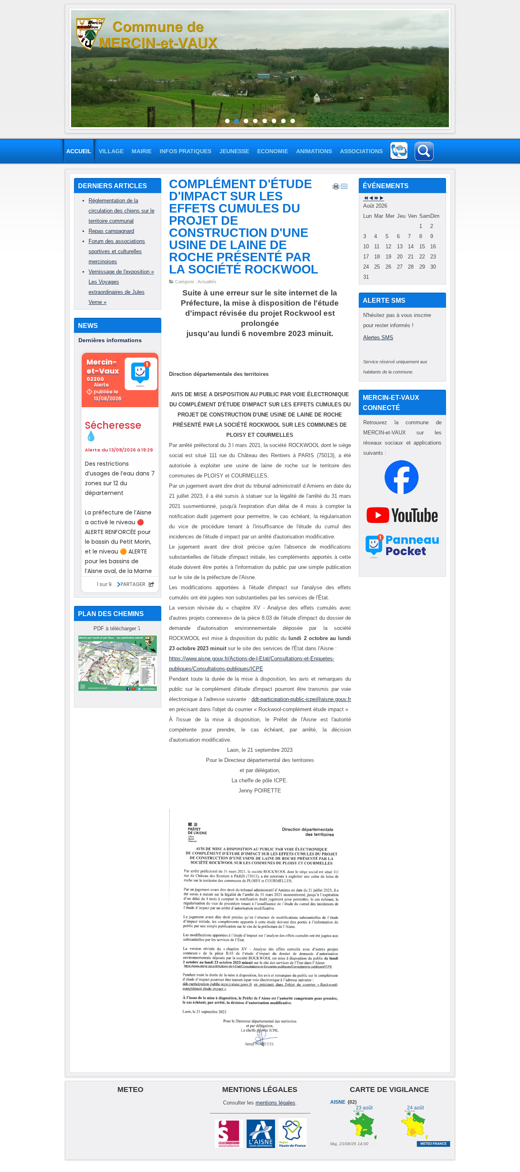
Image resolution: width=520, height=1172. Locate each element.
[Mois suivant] (381, 198)
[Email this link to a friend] (344, 188)
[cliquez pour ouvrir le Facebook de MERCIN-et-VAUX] (401, 493)
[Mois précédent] (371, 198)
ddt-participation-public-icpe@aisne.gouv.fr (301, 699)
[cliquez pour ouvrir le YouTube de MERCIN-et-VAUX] (402, 530)
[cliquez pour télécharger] (117, 689)
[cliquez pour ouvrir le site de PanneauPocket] (402, 558)
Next (455, 67)
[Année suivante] (376, 198)
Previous (65, 67)
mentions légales (275, 1103)
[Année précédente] (365, 198)
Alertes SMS (378, 337)
